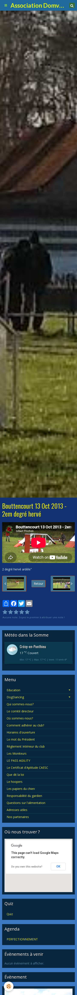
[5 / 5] (27, 612)
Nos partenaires (18, 817)
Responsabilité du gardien (24, 796)
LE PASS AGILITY (18, 760)
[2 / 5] (10, 612)
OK (58, 866)
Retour (38, 584)
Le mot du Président (21, 739)
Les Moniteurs (17, 753)
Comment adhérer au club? (25, 725)
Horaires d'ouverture (21, 732)
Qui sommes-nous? (20, 704)
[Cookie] (8, 986)
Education (13, 690)
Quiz (10, 914)
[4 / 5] (21, 612)
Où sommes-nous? (20, 718)
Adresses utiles (17, 810)
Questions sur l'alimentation (26, 803)
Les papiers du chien (21, 789)
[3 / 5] (16, 612)
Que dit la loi (15, 775)
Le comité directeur (20, 711)
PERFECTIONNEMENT (22, 939)
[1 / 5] (5, 612)
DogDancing (15, 697)
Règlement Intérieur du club (26, 746)
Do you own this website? (26, 866)
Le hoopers (14, 782)
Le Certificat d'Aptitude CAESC (27, 768)
